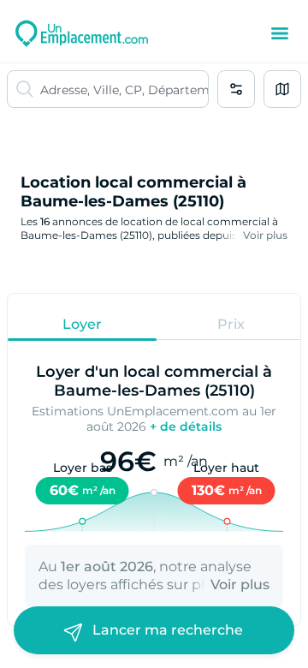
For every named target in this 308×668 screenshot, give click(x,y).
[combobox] (124, 89)
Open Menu (279, 33)
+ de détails (186, 426)
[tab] (82, 324)
